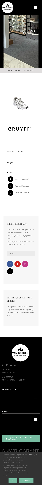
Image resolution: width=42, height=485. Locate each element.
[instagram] (7, 365)
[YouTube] (17, 264)
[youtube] (11, 365)
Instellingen (33, 455)
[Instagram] (25, 264)
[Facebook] (10, 264)
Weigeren (26, 481)
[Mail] (10, 271)
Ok (13, 481)
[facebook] (3, 365)
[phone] (20, 365)
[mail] (15, 365)
